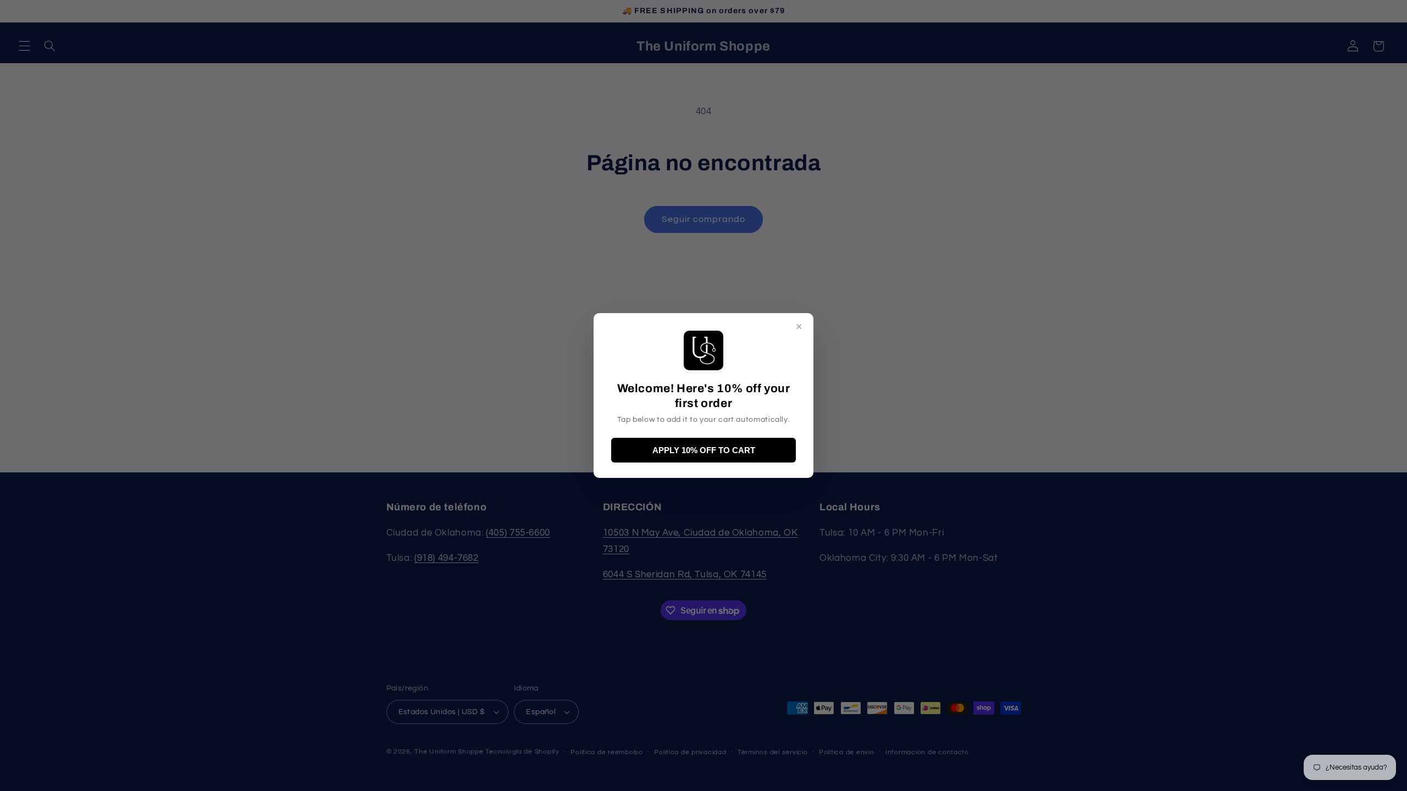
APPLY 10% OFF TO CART (703, 450)
